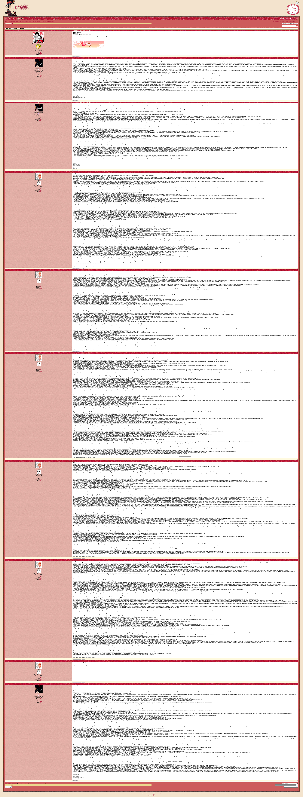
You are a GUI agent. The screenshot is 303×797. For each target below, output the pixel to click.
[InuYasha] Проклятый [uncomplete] (23, 783)
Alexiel (38, 270)
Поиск (294, 21)
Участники (282, 21)
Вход (23, 18)
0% (41, 75)
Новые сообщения (275, 21)
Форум (14, 18)
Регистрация (18, 18)
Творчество (14, 783)
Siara (39, 30)
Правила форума (288, 21)
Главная (10, 18)
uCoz (154, 795)
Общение (9, 783)
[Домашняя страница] (79, 56)
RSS (293, 18)
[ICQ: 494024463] (83, 268)
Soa (38, 58)
